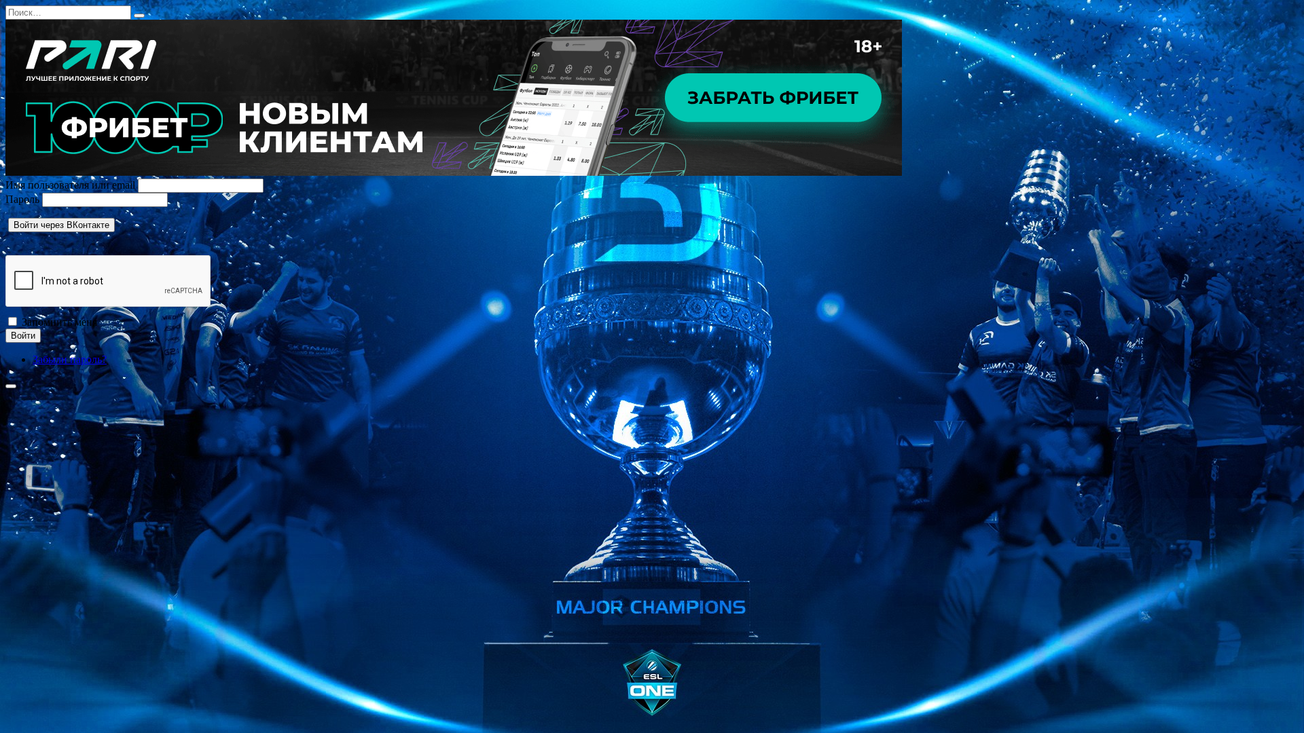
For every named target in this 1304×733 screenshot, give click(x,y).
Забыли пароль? (70, 359)
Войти (23, 336)
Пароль (22, 199)
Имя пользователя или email (70, 185)
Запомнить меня (59, 322)
